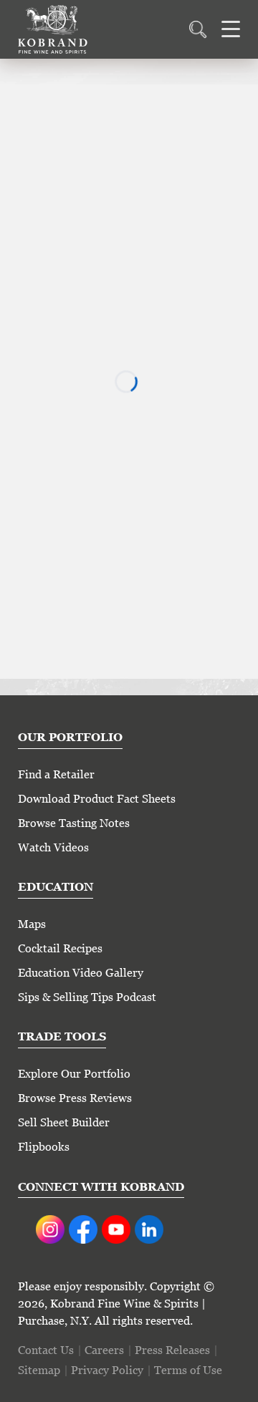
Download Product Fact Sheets (97, 799)
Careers (104, 1350)
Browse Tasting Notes (74, 823)
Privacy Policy (107, 1370)
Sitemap (39, 1370)
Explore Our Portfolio (74, 1073)
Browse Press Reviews (75, 1098)
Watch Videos (53, 847)
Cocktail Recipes (60, 948)
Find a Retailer (56, 774)
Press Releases (172, 1350)
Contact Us (46, 1350)
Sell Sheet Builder (64, 1122)
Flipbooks (44, 1147)
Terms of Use (188, 1370)
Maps (32, 924)
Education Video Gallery (80, 973)
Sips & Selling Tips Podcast (87, 997)
